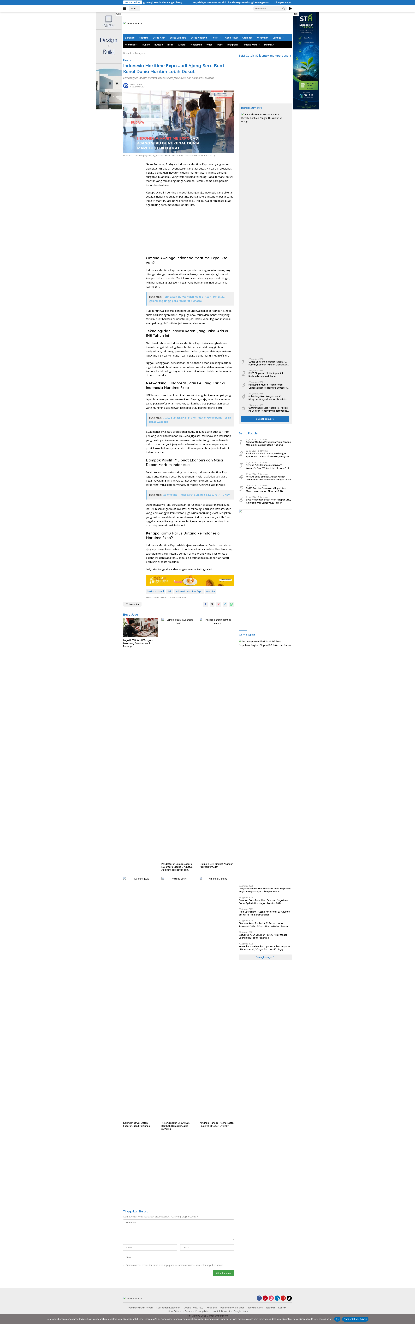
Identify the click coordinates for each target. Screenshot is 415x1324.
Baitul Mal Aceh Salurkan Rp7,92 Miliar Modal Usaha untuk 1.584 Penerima (263, 936)
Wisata (181, 44)
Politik (215, 37)
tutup (118, 14)
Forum (188, 1311)
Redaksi (270, 1307)
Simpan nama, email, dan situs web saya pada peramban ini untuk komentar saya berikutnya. (175, 1265)
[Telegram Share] (225, 604)
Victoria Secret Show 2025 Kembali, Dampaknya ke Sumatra (175, 1125)
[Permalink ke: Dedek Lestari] (125, 85)
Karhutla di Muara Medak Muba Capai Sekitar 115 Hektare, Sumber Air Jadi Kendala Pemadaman (269, 386)
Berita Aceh (159, 37)
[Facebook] (259, 1298)
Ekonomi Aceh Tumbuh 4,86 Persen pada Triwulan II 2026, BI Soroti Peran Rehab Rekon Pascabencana (263, 925)
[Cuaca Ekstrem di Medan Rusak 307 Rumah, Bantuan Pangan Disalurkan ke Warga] (265, 234)
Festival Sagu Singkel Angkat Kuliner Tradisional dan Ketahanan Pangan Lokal (268, 478)
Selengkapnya (264, 418)
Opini (220, 44)
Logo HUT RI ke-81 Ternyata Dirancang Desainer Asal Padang (138, 643)
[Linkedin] (277, 1298)
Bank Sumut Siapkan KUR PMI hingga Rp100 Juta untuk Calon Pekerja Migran (267, 455)
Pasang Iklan (202, 1311)
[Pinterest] (265, 1298)
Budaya (158, 44)
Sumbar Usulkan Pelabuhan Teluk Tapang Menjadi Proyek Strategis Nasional (268, 443)
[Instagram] (271, 1298)
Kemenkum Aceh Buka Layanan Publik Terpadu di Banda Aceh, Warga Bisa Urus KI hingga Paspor (264, 948)
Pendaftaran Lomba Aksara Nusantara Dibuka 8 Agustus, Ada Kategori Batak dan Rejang (177, 867)
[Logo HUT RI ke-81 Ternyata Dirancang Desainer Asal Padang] (140, 627)
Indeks (134, 8)
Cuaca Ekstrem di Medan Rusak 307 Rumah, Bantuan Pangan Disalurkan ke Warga (268, 363)
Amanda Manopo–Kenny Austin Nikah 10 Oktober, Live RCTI (217, 1124)
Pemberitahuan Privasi (141, 1307)
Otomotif (247, 37)
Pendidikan (196, 44)
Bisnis (170, 44)
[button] (283, 8)
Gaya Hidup (231, 37)
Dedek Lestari (136, 84)
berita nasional (156, 591)
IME (170, 591)
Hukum (146, 44)
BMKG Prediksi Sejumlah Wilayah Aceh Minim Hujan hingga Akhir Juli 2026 (266, 490)
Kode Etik (212, 1307)
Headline (143, 37)
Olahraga (130, 44)
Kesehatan (262, 37)
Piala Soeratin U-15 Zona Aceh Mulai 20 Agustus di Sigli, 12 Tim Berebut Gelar (264, 913)
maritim (210, 591)
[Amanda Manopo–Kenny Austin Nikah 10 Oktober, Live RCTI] (217, 998)
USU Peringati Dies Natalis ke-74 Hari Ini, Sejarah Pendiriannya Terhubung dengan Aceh (268, 409)
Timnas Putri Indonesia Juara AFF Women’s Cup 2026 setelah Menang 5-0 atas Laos (267, 466)
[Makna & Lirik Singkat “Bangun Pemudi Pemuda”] (217, 739)
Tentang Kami (249, 44)
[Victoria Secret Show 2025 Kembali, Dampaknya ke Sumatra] (178, 998)
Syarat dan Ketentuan (168, 1307)
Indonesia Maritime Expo (189, 591)
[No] (411, 1319)
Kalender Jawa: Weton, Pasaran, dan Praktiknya (136, 1124)
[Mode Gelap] (290, 8)
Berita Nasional (199, 37)
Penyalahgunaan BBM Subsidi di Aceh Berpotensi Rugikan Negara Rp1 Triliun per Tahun (175, 2)
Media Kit (269, 44)
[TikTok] (289, 1298)
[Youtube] (283, 1298)
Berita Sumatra (178, 37)
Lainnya (277, 37)
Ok (337, 1319)
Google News (240, 1311)
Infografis (232, 44)
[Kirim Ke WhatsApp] (231, 604)
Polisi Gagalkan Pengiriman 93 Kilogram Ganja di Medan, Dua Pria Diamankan (267, 398)
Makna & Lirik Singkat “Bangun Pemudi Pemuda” (216, 865)
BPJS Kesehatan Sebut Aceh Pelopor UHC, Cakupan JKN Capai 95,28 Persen (268, 501)
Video (209, 44)
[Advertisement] (233, 23)
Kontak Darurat (221, 1311)
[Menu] (125, 8)
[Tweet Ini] (212, 604)
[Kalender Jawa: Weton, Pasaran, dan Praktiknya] (140, 998)
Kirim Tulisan (174, 1311)
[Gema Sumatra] (132, 23)
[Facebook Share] (205, 604)
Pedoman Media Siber (232, 1307)
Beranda (130, 37)
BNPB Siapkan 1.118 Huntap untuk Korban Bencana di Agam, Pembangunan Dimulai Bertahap (266, 375)
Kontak (282, 1307)
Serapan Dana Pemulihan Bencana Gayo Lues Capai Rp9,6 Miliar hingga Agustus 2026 (263, 902)
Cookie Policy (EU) (193, 1307)
